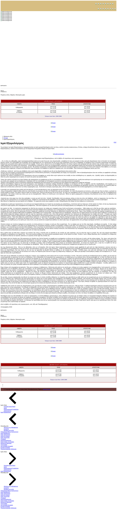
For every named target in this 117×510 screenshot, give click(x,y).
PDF (115, 142)
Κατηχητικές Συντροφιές (7, 442)
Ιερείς (5, 408)
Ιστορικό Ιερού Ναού (9, 406)
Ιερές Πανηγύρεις (5, 434)
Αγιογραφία (4, 444)
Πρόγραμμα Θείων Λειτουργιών (9, 431)
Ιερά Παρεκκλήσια (6, 412)
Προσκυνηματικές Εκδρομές (8, 449)
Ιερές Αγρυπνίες (5, 437)
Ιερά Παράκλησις (5, 433)
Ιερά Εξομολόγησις (6, 440)
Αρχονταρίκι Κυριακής (7, 446)
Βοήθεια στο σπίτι (9, 430)
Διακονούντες (7, 411)
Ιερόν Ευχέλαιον (5, 436)
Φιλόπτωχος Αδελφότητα (11, 427)
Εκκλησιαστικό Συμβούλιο (11, 409)
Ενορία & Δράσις (5, 447)
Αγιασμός (3, 439)
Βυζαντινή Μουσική (6, 443)
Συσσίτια (6, 429)
